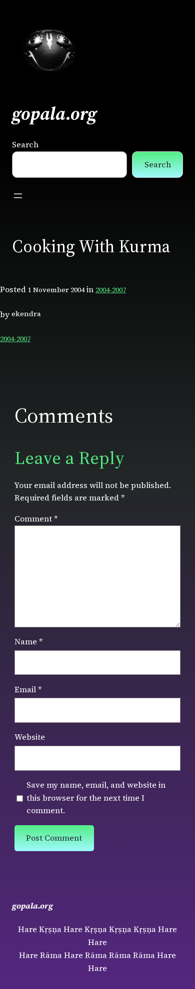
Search (25, 144)
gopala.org (54, 113)
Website (29, 736)
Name (28, 641)
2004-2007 (111, 290)
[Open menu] (18, 196)
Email (28, 689)
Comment (36, 518)
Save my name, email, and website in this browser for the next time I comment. (96, 797)
